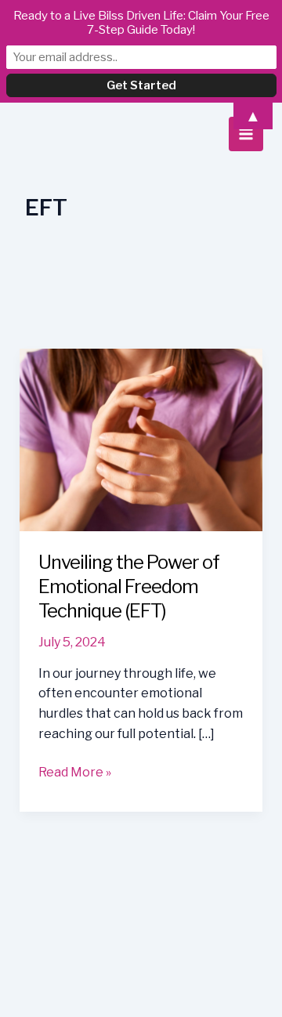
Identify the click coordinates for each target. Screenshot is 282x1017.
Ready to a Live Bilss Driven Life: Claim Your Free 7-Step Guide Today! (141, 23)
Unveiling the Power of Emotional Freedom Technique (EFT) (128, 586)
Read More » (74, 773)
